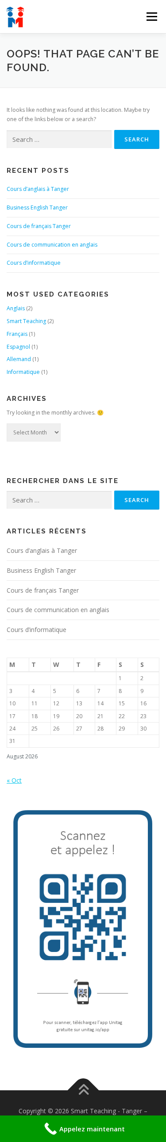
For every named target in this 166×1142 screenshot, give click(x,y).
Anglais (16, 308)
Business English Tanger (37, 207)
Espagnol (18, 346)
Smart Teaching (26, 321)
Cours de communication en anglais (52, 244)
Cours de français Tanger (39, 226)
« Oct (14, 780)
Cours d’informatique (34, 262)
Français (17, 334)
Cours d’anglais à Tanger (38, 189)
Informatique (23, 372)
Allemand (19, 359)
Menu (151, 16)
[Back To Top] (83, 1090)
